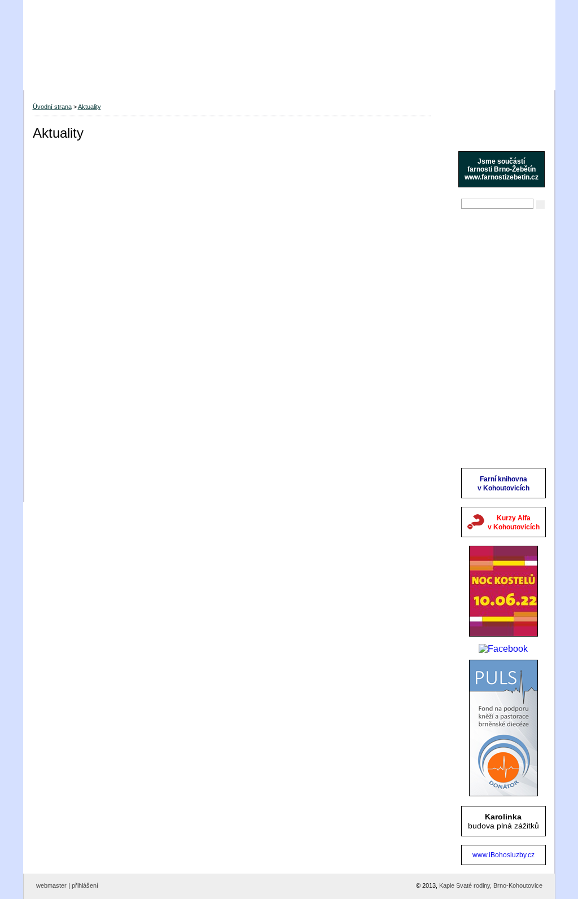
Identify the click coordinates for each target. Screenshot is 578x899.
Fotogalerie (482, 387)
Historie (475, 308)
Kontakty (477, 403)
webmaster (51, 885)
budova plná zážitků (503, 821)
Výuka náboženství (496, 292)
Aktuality (477, 229)
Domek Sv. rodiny (493, 371)
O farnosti (479, 261)
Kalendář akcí (486, 340)
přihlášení (85, 885)
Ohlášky (476, 245)
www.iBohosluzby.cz (503, 855)
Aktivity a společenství (501, 324)
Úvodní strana (52, 106)
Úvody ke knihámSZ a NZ (493, 440)
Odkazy (475, 419)
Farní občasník (489, 356)
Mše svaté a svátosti (498, 277)
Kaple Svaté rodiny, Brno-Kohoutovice (490, 885)
